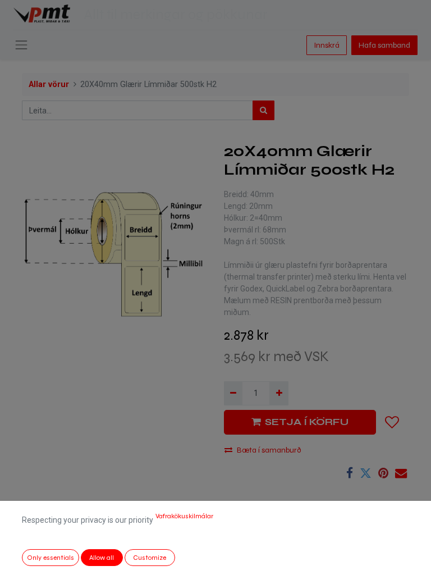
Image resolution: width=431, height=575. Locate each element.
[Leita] (263, 110)
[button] (392, 422)
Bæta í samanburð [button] (269, 450)
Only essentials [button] (50, 558)
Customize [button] (149, 558)
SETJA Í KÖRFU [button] (307, 422)
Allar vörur (49, 84)
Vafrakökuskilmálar (184, 516)
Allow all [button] (101, 558)
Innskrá (327, 45)
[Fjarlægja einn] (233, 393)
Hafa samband (384, 45)
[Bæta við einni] (278, 393)
